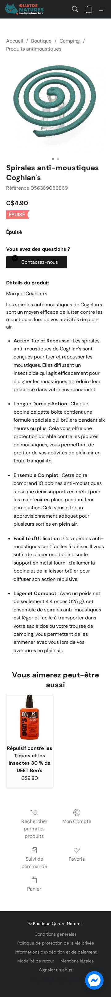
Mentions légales (77, 961)
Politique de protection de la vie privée (55, 943)
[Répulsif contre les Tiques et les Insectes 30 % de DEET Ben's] (29, 717)
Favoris (77, 859)
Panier (34, 889)
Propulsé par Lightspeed (55, 980)
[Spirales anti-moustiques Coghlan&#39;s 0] (55, 107)
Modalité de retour (35, 961)
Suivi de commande (34, 863)
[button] (25, 9)
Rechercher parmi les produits (34, 828)
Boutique (41, 41)
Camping (70, 41)
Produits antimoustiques (33, 49)
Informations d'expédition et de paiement (56, 952)
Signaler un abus (55, 970)
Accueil (14, 41)
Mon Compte (76, 821)
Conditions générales (55, 934)
